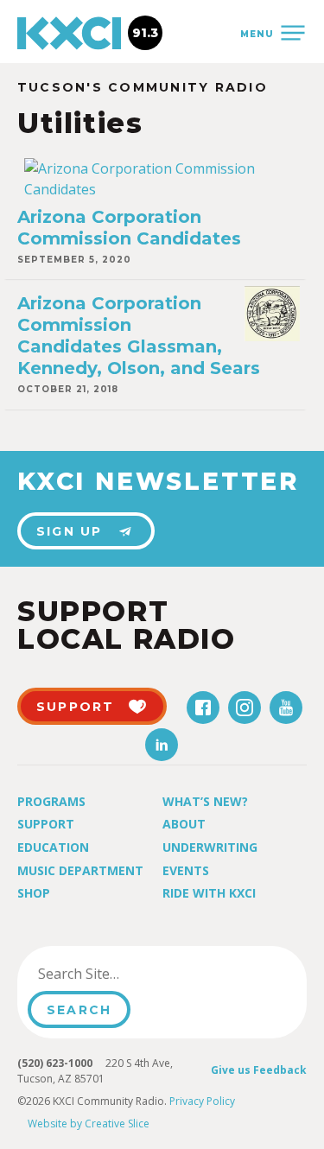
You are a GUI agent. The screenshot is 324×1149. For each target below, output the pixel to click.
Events (185, 870)
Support (45, 824)
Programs (51, 801)
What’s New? (205, 801)
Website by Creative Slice (88, 1123)
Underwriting (209, 847)
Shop (33, 893)
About (184, 824)
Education (53, 847)
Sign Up (69, 531)
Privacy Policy (202, 1101)
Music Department (80, 870)
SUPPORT (75, 706)
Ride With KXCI (209, 893)
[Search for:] (115, 973)
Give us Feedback (259, 1070)
